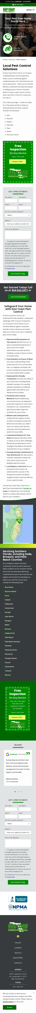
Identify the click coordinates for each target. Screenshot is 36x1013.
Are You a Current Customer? (14, 212)
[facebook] (18, 936)
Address (7, 220)
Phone (7, 204)
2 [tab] (18, 792)
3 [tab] (21, 792)
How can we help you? (12, 229)
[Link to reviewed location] (18, 754)
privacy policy (11, 268)
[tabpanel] (17, 708)
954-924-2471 (20, 290)
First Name (8, 197)
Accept (9, 1007)
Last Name (22, 197)
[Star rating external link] (18, 1)
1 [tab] (18, 737)
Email (20, 204)
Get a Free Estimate (18, 297)
